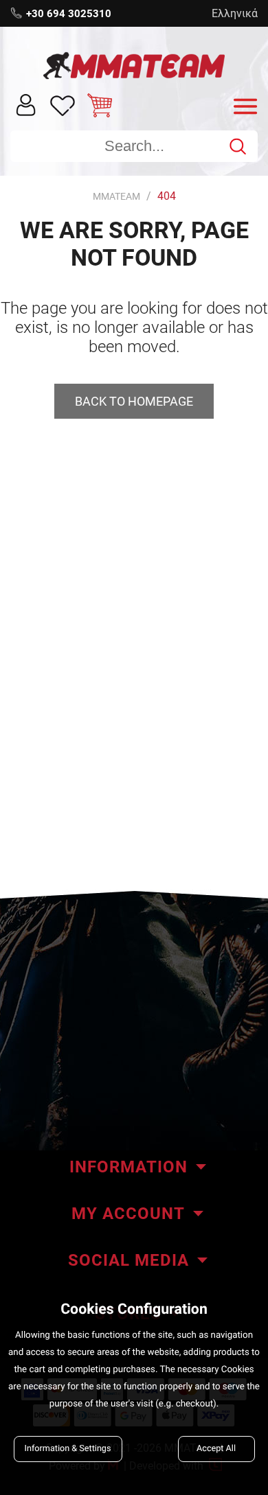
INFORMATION (128, 1167)
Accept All (216, 1449)
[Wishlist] (62, 105)
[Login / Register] (26, 104)
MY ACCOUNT (128, 1213)
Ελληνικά (235, 13)
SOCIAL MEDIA (128, 1260)
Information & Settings (68, 1449)
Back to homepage (134, 401)
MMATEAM (116, 196)
